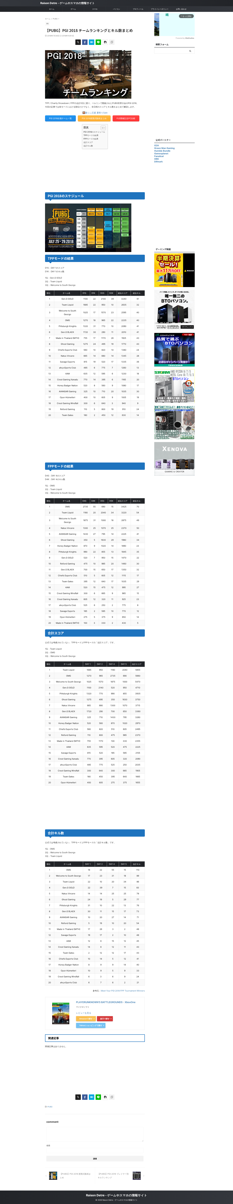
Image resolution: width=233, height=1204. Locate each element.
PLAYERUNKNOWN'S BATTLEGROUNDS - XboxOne (106, 1002)
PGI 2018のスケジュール (94, 132)
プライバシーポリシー (159, 9)
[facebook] (85, 42)
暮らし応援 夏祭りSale (96, 112)
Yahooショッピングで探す (90, 1025)
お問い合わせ (181, 9)
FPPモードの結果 (90, 139)
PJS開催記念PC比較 (126, 118)
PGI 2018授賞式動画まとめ (94, 118)
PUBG (50, 1107)
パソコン (116, 9)
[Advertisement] (69, 170)
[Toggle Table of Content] (102, 128)
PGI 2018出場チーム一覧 (60, 118)
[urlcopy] (111, 42)
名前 (48, 1145)
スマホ (94, 9)
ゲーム (73, 9)
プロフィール (138, 9)
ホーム (51, 9)
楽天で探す (105, 1018)
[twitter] (78, 42)
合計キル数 (88, 146)
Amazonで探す (86, 1018)
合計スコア (88, 142)
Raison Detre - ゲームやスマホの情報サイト (67, 3)
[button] (52, 293)
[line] (98, 42)
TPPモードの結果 (90, 135)
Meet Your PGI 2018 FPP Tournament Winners (123, 990)
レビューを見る (83, 1013)
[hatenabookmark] (91, 42)
